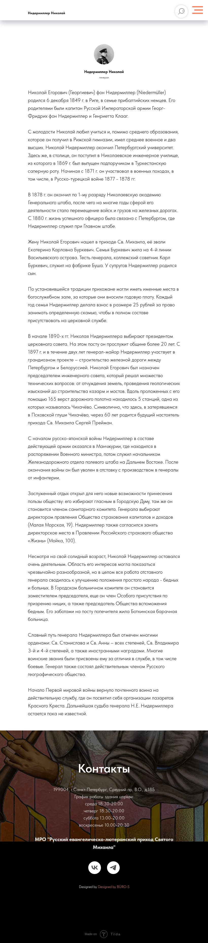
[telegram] (113, 867)
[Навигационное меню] (197, 10)
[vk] (94, 867)
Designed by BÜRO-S (113, 887)
